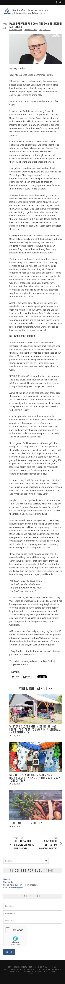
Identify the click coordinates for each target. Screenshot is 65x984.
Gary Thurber (15, 30)
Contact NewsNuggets (13, 887)
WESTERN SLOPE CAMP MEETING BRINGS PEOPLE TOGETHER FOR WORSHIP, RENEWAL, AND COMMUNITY (35, 729)
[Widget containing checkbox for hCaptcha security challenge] (15, 935)
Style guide (8, 882)
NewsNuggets (30, 30)
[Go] (46, 860)
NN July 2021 (44, 30)
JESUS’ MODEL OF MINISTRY (25, 823)
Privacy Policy (32, 974)
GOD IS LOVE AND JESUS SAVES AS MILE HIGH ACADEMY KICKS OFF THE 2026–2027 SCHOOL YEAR (34, 777)
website (25, 664)
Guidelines (8, 879)
